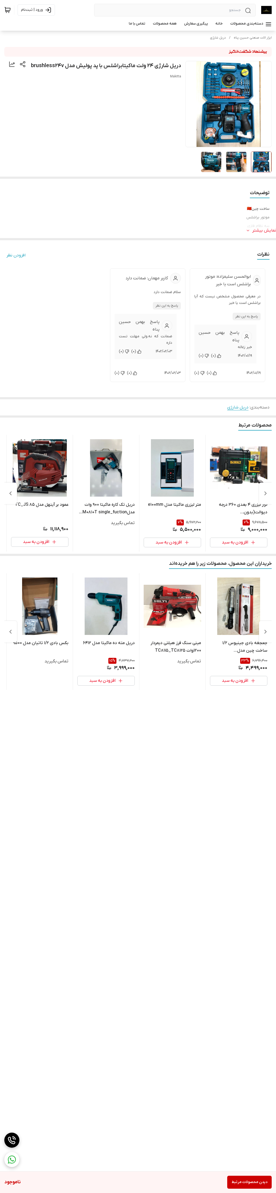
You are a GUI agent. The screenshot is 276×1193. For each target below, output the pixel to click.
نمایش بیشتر (264, 230)
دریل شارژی (218, 38)
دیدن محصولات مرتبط (249, 1182)
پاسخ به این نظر (246, 316)
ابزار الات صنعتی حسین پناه (253, 38)
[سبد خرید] (7, 10)
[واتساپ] (11, 1159)
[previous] (265, 493)
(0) (213, 355)
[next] (10, 493)
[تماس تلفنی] (11, 1140)
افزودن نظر (16, 255)
